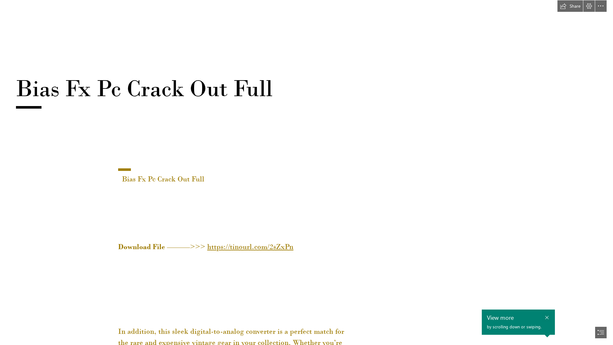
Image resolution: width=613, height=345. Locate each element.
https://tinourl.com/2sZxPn (250, 246)
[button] (570, 6)
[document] (306, 172)
